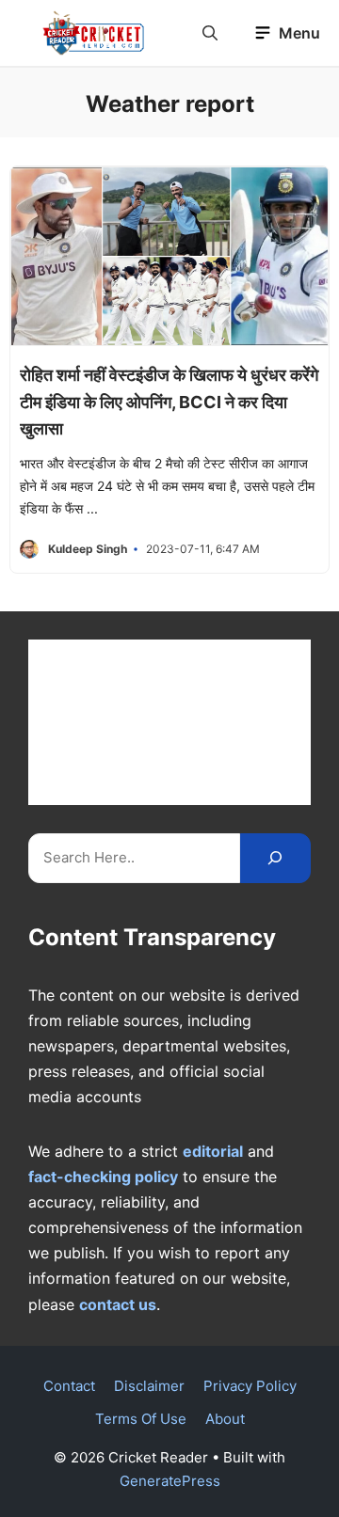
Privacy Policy (250, 1386)
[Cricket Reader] (93, 33)
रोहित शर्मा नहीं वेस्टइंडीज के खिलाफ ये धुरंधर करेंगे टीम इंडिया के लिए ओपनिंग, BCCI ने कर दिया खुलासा (169, 402)
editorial (213, 1151)
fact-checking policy (103, 1176)
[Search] (275, 858)
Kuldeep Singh (87, 549)
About (225, 1419)
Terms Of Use (140, 1419)
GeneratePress (170, 1481)
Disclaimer (149, 1386)
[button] (210, 33)
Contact (69, 1386)
